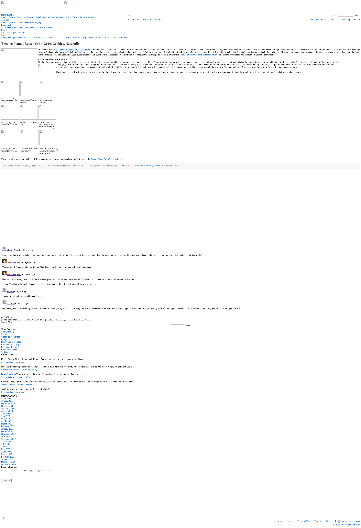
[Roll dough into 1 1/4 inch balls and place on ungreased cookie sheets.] (10, 144)
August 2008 (7, 411)
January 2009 (7, 401)
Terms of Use (304, 521)
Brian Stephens (8, 374)
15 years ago (33, 370)
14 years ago (19, 362)
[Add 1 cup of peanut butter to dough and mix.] (10, 119)
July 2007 (5, 444)
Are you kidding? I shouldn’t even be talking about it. (334, 19)
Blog (130, 15)
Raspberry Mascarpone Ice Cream (14, 370)
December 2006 (8, 462)
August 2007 (7, 441)
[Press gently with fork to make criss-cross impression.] (30, 144)
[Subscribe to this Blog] (349, 521)
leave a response (145, 166)
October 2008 (7, 406)
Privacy (317, 521)
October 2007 (7, 436)
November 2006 (8, 464)
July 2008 (5, 413)
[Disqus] (180, 208)
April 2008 (6, 421)
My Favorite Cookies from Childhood (146, 19)
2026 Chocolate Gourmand (348, 524)
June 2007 (5, 446)
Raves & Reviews (9, 349)
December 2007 (8, 431)
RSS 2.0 (124, 166)
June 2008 (5, 416)
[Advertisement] (180, 499)
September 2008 (8, 408)
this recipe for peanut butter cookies (72, 49)
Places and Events (9, 347)
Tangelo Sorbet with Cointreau (13, 377)
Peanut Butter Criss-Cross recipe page (108, 159)
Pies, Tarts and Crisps (10, 344)
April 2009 (6, 398)
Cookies (72, 166)
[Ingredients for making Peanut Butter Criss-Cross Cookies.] (10, 95)
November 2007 (8, 434)
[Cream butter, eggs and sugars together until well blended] (29, 95)
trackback (159, 166)
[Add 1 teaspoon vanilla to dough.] (29, 119)
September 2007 (8, 439)
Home (4, 15)
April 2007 (6, 451)
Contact (329, 521)
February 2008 (7, 426)
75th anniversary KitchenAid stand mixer (198, 55)
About (290, 521)
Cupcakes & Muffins (10, 337)
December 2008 (8, 403)
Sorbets (4, 352)
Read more (88, 320)
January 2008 (7, 429)
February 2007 (7, 457)
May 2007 (5, 449)
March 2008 (6, 424)
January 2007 (7, 459)
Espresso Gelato (7, 362)
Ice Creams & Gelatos (11, 342)
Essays (4, 339)
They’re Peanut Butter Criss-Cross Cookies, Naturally (40, 43)
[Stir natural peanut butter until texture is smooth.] (48, 95)
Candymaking (7, 331)
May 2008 (5, 418)
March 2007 (6, 454)
